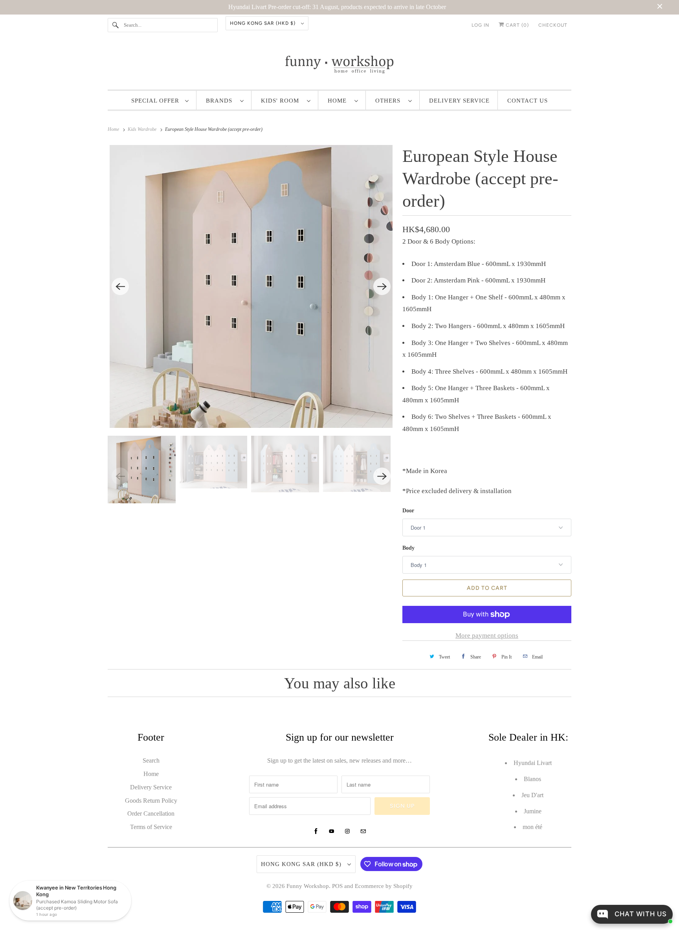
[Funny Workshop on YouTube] (332, 831)
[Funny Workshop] (339, 65)
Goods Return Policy (151, 800)
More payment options (486, 635)
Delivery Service (459, 100)
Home (339, 100)
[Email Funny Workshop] (363, 831)
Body (408, 548)
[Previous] (120, 286)
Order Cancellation (150, 813)
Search (151, 760)
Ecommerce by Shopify (384, 886)
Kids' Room (282, 100)
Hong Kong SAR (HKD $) (263, 23)
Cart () (516, 25)
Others (389, 100)
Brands (221, 100)
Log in (480, 25)
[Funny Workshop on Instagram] (347, 831)
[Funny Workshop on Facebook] (316, 831)
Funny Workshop (307, 886)
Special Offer (156, 100)
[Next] (382, 286)
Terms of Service (151, 827)
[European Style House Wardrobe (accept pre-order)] (251, 286)
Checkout (552, 25)
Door (408, 511)
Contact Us (527, 100)
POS (337, 886)
